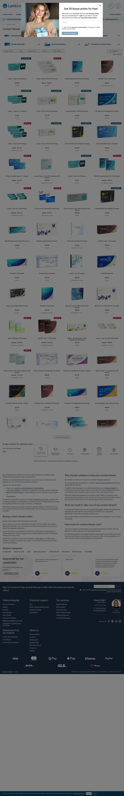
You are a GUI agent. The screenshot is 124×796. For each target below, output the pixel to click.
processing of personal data (79, 27)
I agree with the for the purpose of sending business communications (81, 28)
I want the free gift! (70, 33)
